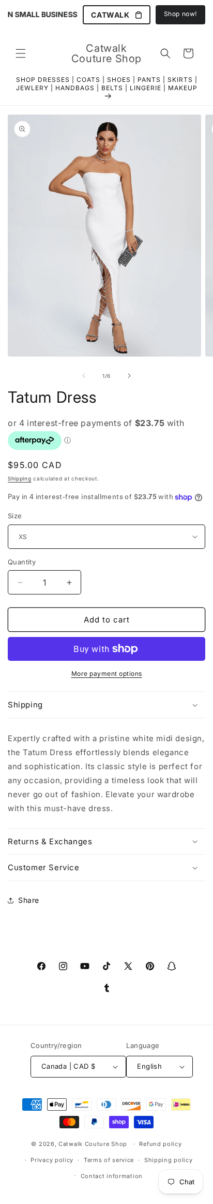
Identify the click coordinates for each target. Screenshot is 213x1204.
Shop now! (180, 14)
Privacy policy (52, 1160)
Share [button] (28, 900)
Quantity (22, 562)
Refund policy (160, 1144)
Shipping (20, 478)
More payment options (106, 673)
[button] (20, 53)
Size (15, 516)
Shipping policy (168, 1160)
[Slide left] (83, 375)
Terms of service (109, 1160)
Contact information (112, 1176)
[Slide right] (129, 375)
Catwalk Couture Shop (92, 1144)
